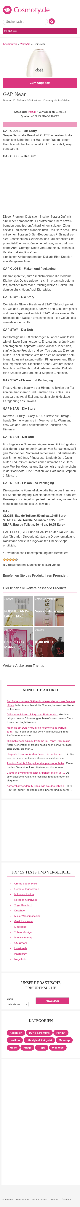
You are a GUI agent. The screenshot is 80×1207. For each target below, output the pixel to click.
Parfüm (32, 111)
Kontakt (54, 1199)
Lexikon (15, 1040)
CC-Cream (20, 942)
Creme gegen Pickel (26, 883)
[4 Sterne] (13, 559)
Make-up (64, 1040)
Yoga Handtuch (23, 905)
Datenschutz (22, 1199)
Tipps (41, 1047)
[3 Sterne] (10, 559)
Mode (13, 1047)
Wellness (58, 1047)
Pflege (27, 1047)
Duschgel (19, 910)
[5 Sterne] (16, 559)
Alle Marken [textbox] (14, 1004)
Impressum (7, 1199)
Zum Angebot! (40, 82)
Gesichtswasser (23, 921)
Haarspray (20, 953)
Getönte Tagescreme (26, 888)
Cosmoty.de (10, 43)
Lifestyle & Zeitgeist (39, 1040)
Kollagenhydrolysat (25, 899)
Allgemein (16, 1032)
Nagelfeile (20, 959)
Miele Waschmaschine (27, 915)
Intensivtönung (23, 937)
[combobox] (17, 1004)
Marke (10, 999)
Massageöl (20, 926)
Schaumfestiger (23, 932)
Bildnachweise (39, 1199)
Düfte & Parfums (39, 1032)
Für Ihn (60, 1032)
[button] (8, 31)
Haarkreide (20, 948)
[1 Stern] (4, 559)
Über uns (66, 1199)
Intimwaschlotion (24, 894)
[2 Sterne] (7, 559)
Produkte (25, 43)
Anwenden (52, 1001)
